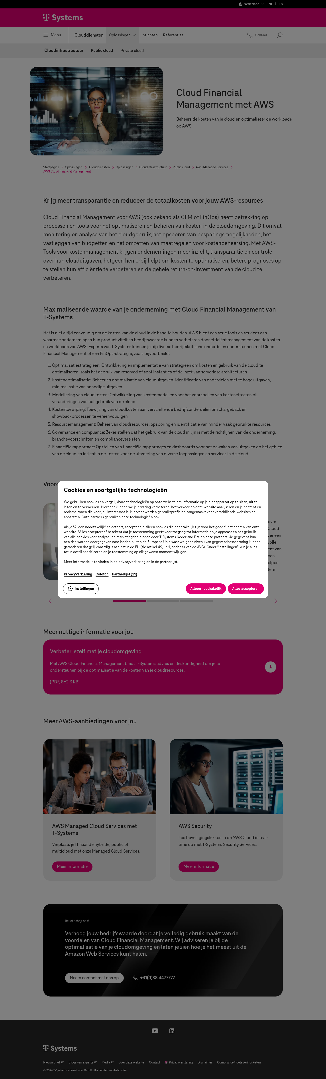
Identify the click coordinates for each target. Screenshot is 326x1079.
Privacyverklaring (78, 574)
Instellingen (84, 588)
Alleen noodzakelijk (206, 588)
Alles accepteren (245, 588)
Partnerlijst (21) (124, 574)
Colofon (102, 574)
